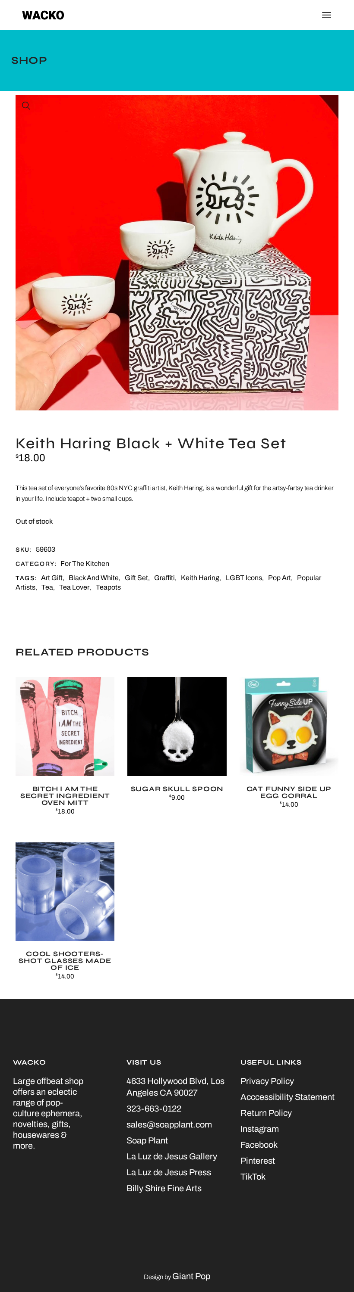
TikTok (253, 1176)
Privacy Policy (267, 1081)
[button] (26, 105)
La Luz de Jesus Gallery (171, 1156)
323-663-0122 (153, 1108)
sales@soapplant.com (169, 1124)
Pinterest (257, 1160)
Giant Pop (191, 1276)
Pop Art (279, 577)
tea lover (74, 587)
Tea (47, 587)
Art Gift (52, 577)
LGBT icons (244, 577)
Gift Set (136, 577)
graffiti (164, 577)
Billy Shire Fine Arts (164, 1188)
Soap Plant (147, 1140)
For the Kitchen (84, 563)
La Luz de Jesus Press (168, 1172)
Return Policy (266, 1113)
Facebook (259, 1144)
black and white (94, 577)
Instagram (259, 1129)
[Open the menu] (326, 15)
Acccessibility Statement (287, 1097)
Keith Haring (200, 577)
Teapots (108, 587)
